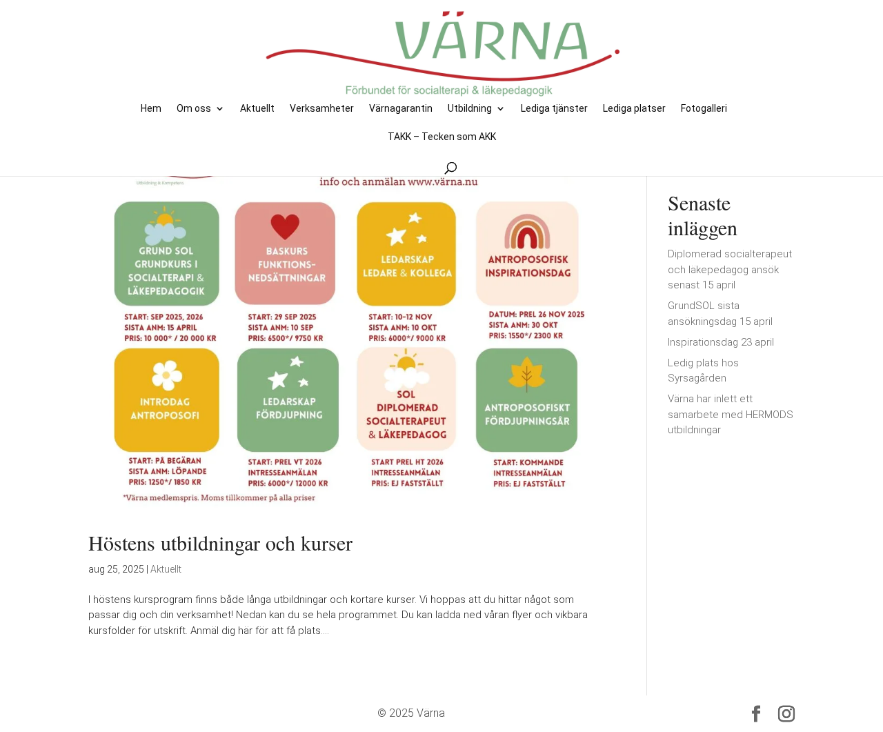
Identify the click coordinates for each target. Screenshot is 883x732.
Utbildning (470, 108)
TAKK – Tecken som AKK (442, 137)
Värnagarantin (401, 108)
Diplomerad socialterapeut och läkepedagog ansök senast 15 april (730, 269)
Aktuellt (257, 108)
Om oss (194, 108)
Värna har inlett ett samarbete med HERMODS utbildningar (730, 414)
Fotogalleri (704, 108)
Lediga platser (634, 108)
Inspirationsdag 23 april (721, 342)
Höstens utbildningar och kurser (220, 542)
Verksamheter (322, 108)
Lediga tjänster (554, 108)
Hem (151, 108)
